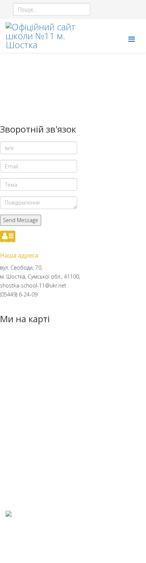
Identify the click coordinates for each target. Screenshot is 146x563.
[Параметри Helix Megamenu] (131, 39)
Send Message (20, 220)
